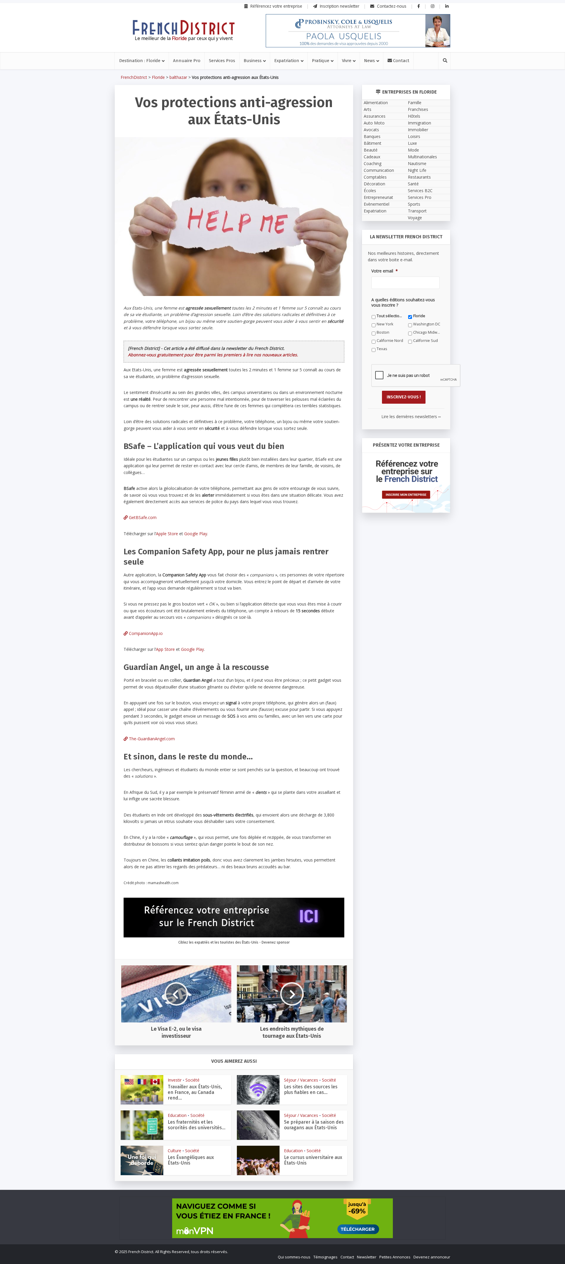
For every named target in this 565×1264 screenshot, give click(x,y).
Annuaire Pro (186, 60)
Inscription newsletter (339, 6)
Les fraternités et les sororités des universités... (196, 1124)
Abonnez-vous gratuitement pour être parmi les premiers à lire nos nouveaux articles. (213, 354)
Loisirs (414, 136)
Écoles (370, 190)
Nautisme (417, 163)
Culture (174, 1150)
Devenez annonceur (431, 1257)
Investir (175, 1080)
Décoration (374, 184)
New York (385, 324)
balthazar (178, 77)
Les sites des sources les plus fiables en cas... (311, 1089)
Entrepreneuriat (378, 197)
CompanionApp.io (145, 633)
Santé (413, 184)
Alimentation (376, 102)
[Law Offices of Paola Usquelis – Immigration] (358, 30)
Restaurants (419, 177)
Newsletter (366, 1257)
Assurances (374, 116)
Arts (367, 109)
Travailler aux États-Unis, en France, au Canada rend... (195, 1092)
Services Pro (419, 197)
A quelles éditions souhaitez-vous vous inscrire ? (403, 302)
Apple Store (167, 533)
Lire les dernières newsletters (411, 416)
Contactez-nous (391, 6)
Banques (372, 136)
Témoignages (325, 1257)
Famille (414, 102)
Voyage (415, 217)
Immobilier (418, 129)
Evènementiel (376, 204)
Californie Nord (390, 340)
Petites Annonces (395, 1257)
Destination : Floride (139, 60)
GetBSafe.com (142, 517)
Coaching (372, 163)
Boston (383, 332)
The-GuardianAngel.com (151, 738)
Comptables (375, 177)
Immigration (419, 123)
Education (177, 1115)
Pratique (320, 60)
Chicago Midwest (427, 332)
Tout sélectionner (390, 315)
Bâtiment (372, 143)
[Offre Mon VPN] (282, 1218)
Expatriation (286, 60)
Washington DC (426, 324)
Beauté (371, 150)
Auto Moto (374, 123)
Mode (413, 150)
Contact (400, 60)
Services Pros (222, 60)
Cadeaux (372, 156)
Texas (382, 348)
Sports (414, 204)
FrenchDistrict (134, 77)
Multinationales (422, 156)
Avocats (371, 129)
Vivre (346, 60)
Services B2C (420, 190)
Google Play (195, 533)
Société (192, 1080)
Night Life (417, 170)
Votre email (384, 271)
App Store (165, 649)
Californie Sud (425, 340)
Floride (158, 77)
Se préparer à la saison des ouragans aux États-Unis (314, 1124)
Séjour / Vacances (301, 1080)
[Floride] (183, 27)
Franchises (418, 109)
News (369, 60)
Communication (379, 170)
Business (253, 60)
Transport (417, 211)
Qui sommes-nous (294, 1257)
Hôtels (414, 116)
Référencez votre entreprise (275, 6)
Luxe (412, 143)
